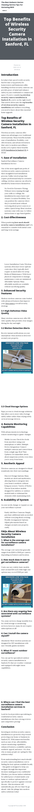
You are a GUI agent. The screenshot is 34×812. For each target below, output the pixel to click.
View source (10, 303)
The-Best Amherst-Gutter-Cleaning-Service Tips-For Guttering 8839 (12, 4)
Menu (4, 10)
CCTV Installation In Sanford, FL (13, 150)
